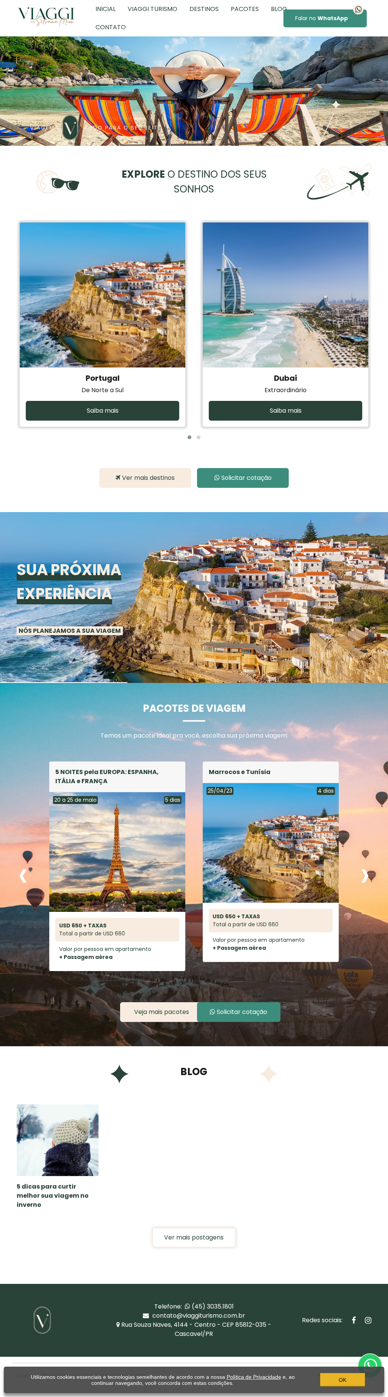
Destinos (204, 9)
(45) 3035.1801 (212, 1306)
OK (342, 1380)
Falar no (321, 18)
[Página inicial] (46, 16)
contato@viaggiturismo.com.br (198, 1315)
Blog (279, 9)
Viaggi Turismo (152, 9)
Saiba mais (103, 410)
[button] (189, 437)
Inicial (105, 9)
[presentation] (23, 873)
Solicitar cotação (246, 477)
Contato (110, 27)
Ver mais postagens (194, 1237)
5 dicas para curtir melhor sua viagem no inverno (53, 1195)
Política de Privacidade (254, 1377)
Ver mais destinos (147, 477)
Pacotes (245, 9)
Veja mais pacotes (161, 1012)
